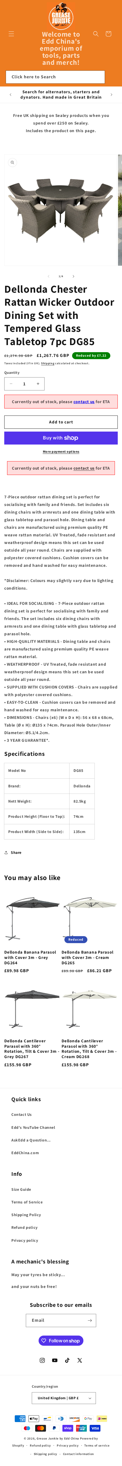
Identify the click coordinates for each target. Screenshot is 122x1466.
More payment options (61, 451)
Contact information (78, 1454)
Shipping (47, 363)
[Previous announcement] (10, 94)
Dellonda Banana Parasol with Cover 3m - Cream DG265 (87, 957)
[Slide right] (73, 276)
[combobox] (55, 77)
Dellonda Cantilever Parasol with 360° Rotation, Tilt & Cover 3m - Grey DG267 (31, 1048)
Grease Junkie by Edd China (58, 1438)
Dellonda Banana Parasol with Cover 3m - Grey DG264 (30, 957)
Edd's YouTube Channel (33, 1127)
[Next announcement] (111, 94)
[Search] (98, 77)
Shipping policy (46, 1454)
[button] (11, 34)
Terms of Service (27, 1202)
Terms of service (97, 1445)
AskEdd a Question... (31, 1140)
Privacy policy (24, 1240)
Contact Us (21, 1114)
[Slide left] (48, 276)
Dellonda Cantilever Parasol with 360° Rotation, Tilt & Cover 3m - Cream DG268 (89, 1048)
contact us (84, 401)
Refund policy (24, 1227)
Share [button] (16, 852)
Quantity (12, 372)
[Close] (112, 77)
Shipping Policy (26, 1214)
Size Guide (21, 1189)
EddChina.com (25, 1152)
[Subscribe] (89, 1320)
